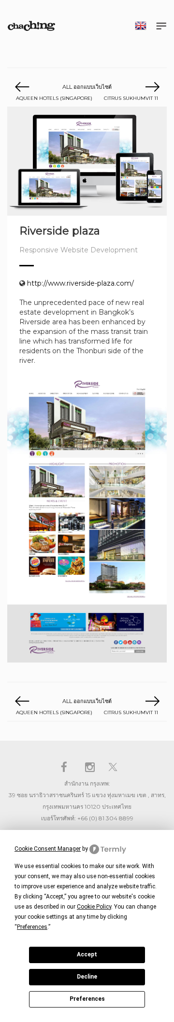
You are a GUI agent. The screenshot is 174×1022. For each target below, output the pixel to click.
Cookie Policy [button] (94, 906)
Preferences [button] (32, 927)
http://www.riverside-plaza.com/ (80, 283)
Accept (87, 954)
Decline (87, 976)
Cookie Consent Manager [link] (47, 848)
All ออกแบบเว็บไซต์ (87, 86)
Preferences (87, 998)
